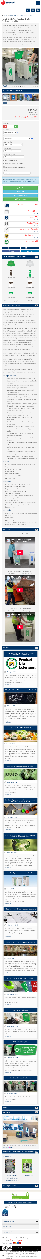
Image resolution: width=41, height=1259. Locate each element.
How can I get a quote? (20, 195)
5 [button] (18, 86)
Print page (12, 248)
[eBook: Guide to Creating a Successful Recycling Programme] (12, 1166)
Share (12, 251)
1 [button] (11, 86)
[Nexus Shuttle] (20, 1130)
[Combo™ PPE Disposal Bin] (35, 97)
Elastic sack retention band (15, 167)
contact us (30, 181)
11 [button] (30, 86)
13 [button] (34, 86)
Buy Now (22, 188)
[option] (20, 66)
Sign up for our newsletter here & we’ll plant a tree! (20, 1202)
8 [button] (24, 86)
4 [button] (17, 86)
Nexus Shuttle (25, 1145)
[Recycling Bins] (29, 1166)
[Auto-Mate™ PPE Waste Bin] (21, 97)
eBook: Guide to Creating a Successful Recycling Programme (12, 1178)
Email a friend (30, 248)
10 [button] (28, 86)
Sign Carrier (11, 160)
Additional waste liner (14, 164)
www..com (7, 1147)
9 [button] (26, 86)
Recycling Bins (29, 1175)
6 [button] (20, 86)
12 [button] (32, 86)
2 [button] (13, 86)
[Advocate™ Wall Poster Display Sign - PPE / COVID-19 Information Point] (13, 97)
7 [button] (22, 86)
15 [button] (38, 86)
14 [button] (36, 86)
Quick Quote (22, 199)
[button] (38, 10)
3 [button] (15, 86)
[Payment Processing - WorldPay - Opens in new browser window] (15, 1240)
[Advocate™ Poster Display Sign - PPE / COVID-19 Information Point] (6, 97)
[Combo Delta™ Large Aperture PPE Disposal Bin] (28, 97)
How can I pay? (20, 191)
